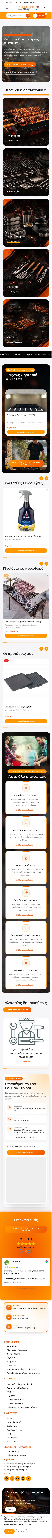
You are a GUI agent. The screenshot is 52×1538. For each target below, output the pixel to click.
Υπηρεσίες (11, 1361)
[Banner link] (25, 122)
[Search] (26, 16)
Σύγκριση (10, 1396)
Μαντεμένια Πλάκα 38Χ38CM (17, 707)
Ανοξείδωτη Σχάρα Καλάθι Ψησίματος (22, 621)
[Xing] (27, 1478)
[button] (25, 432)
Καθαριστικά (17, 539)
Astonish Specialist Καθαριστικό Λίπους (22, 536)
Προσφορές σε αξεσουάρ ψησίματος (23, 1373)
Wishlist (9, 1392)
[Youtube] (16, 1478)
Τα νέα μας (11, 1437)
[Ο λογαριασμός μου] (43, 8)
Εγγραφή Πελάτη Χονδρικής (19, 1384)
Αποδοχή (9, 1531)
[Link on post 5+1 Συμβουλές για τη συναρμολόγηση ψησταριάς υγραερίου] (25, 1031)
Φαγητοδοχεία (12, 1354)
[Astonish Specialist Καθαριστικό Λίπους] (25, 511)
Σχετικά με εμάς (13, 1422)
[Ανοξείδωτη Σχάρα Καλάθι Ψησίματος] (25, 596)
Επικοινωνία (11, 1441)
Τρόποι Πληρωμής (14, 1403)
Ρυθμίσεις (21, 1531)
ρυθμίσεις (31, 1525)
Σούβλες (25, 625)
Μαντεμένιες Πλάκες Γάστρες (16, 710)
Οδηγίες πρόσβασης (23, 1153)
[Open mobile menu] (7, 8)
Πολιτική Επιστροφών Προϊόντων (21, 1407)
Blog (8, 1434)
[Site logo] (25, 8)
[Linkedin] (22, 1478)
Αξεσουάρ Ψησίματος (12, 625)
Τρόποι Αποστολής (14, 1399)
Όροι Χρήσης (12, 1451)
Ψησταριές (10, 423)
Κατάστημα (11, 1426)
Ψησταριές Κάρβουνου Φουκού (28, 423)
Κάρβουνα (10, 1365)
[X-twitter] (11, 1478)
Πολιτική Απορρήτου (15, 1455)
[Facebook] (5, 1478)
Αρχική (9, 1418)
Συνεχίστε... (25, 1061)
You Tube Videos (13, 1430)
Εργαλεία (8, 539)
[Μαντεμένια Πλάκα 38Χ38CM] (25, 681)
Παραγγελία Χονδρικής (17, 1388)
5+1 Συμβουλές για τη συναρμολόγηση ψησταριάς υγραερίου (25, 1053)
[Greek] (36, 10)
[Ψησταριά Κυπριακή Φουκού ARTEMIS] (25, 409)
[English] (36, 7)
